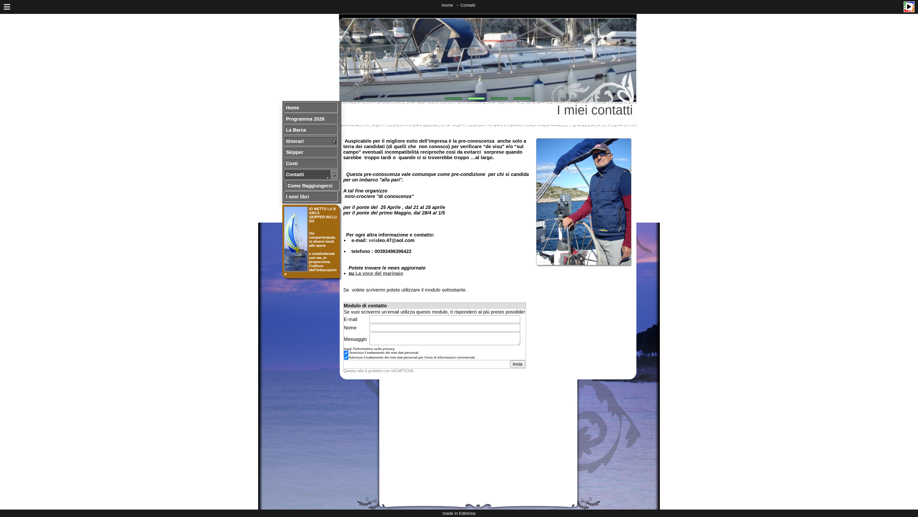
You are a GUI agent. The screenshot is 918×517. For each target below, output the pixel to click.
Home (447, 5)
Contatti (467, 5)
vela (373, 240)
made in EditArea (459, 513)
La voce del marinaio (378, 273)
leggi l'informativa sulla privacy (369, 349)
